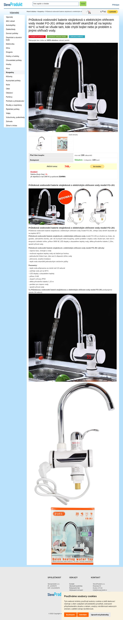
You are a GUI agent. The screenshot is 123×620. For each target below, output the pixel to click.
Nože (8, 84)
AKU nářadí (10, 21)
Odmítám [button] (83, 615)
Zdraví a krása (11, 125)
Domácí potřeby (12, 33)
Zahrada (9, 121)
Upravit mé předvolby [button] (100, 615)
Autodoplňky (10, 25)
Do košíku (97, 166)
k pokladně (112, 12)
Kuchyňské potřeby (13, 80)
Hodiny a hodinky (12, 56)
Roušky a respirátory (14, 105)
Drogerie (9, 52)
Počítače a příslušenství (15, 101)
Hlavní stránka (31, 11)
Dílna (8, 48)
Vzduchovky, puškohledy (15, 117)
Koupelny (41, 11)
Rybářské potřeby (12, 109)
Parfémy (9, 97)
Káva (8, 68)
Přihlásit (115, 4)
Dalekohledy (10, 29)
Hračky (8, 64)
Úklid (8, 88)
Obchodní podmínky (75, 586)
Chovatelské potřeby (14, 60)
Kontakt (71, 584)
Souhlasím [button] (70, 615)
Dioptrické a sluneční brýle (14, 38)
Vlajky (8, 113)
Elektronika (10, 44)
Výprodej (14, 12)
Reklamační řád (74, 588)
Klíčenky (9, 76)
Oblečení (9, 93)
